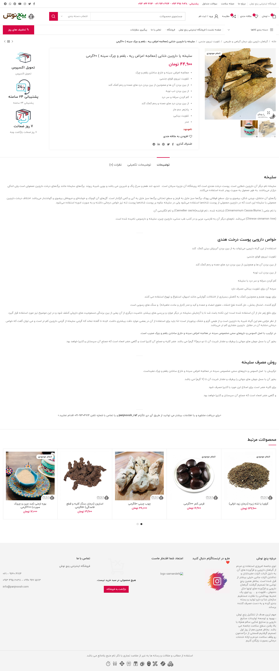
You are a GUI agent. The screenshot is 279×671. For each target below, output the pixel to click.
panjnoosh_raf (128, 415)
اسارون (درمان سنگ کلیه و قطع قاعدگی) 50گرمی (84, 505)
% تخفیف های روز (18, 30)
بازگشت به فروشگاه (116, 589)
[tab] (163, 163)
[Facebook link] (34, 3)
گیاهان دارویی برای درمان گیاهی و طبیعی (245, 41)
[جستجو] (53, 16)
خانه (273, 41)
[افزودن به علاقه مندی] (227, 458)
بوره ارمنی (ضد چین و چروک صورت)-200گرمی (30, 505)
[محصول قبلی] (12, 42)
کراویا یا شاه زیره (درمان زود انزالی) (248, 504)
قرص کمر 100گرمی (194, 504)
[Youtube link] (20, 3)
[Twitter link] (29, 3)
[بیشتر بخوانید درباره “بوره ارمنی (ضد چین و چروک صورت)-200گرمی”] (8, 466)
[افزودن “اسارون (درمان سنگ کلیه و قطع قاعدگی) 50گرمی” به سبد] (63, 466)
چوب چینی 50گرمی (139, 504)
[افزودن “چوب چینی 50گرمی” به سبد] (118, 466)
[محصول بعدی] (5, 42)
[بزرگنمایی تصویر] (268, 112)
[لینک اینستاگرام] (25, 3)
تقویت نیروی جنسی (209, 41)
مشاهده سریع (227, 475)
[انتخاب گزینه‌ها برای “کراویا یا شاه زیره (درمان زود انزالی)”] (227, 466)
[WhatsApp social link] (10, 3)
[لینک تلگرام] (5, 3)
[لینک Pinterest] (14, 3)
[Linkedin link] (158, 144)
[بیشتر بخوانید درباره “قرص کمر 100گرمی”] (172, 466)
